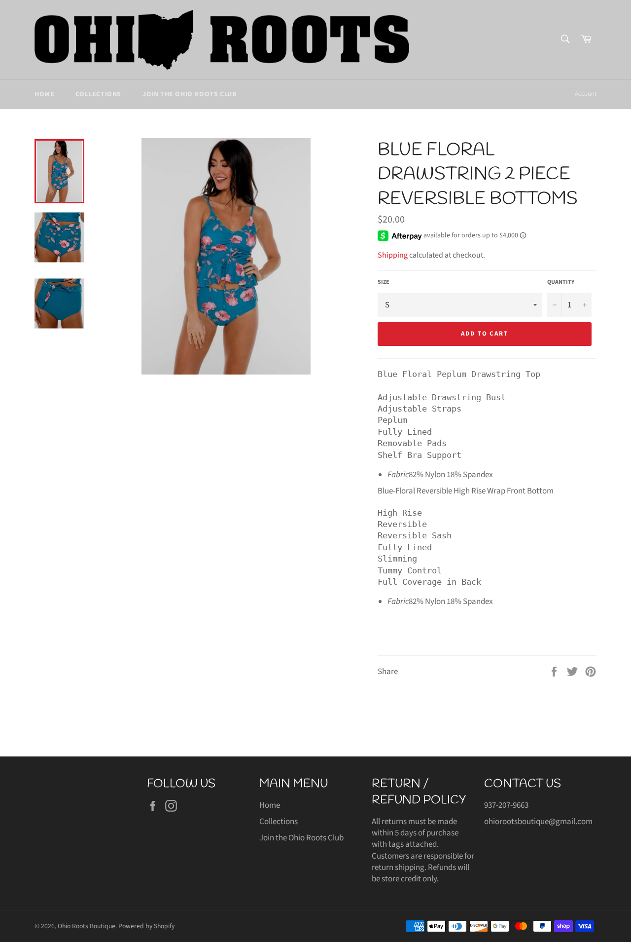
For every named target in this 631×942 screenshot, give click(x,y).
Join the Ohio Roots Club (189, 94)
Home (44, 94)
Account (585, 93)
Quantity (560, 282)
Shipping (393, 255)
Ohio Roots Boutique (86, 926)
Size (383, 282)
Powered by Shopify (146, 926)
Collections (98, 94)
